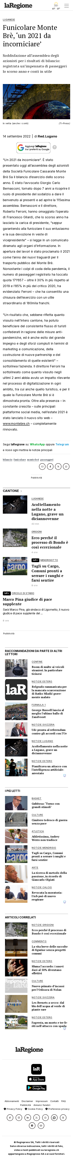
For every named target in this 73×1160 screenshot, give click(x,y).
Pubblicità (25, 1105)
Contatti (54, 1101)
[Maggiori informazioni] (54, 148)
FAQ (63, 1101)
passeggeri (46, 459)
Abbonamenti (12, 1101)
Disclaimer (27, 1101)
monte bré (33, 459)
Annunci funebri (41, 1105)
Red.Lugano (47, 136)
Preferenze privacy (58, 1109)
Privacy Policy (14, 1109)
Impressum (42, 1101)
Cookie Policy (35, 1109)
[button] (10, 1117)
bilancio (7, 459)
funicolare (20, 459)
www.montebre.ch (16, 423)
